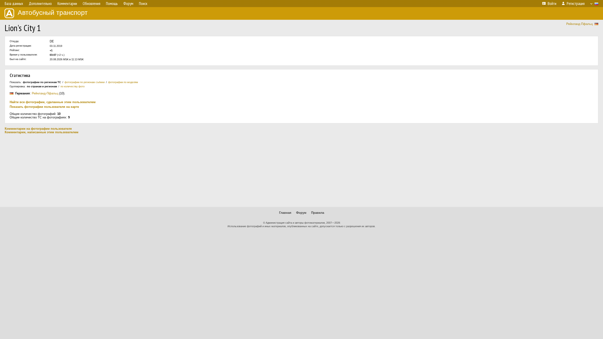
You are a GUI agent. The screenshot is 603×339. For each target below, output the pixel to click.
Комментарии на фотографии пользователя (38, 128)
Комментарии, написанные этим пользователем (41, 132)
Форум (301, 212)
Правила (317, 212)
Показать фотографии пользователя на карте (44, 107)
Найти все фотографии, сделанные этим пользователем (53, 102)
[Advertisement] (301, 170)
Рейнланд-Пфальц (579, 24)
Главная (285, 212)
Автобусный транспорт (53, 12)
